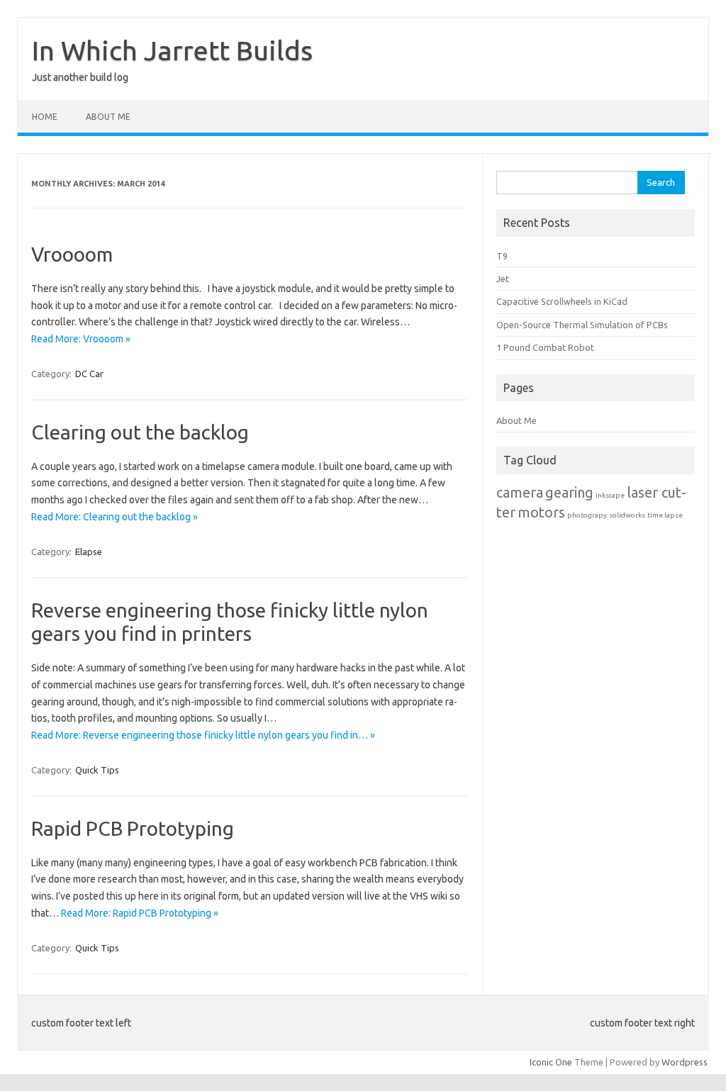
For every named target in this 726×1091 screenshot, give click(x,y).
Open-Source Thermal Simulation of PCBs (582, 325)
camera (519, 492)
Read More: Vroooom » (80, 339)
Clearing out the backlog (140, 432)
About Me (108, 116)
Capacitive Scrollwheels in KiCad (561, 301)
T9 (502, 256)
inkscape (610, 495)
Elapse (88, 551)
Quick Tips (97, 770)
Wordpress (684, 1062)
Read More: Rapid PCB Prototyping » (139, 913)
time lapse (665, 515)
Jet (502, 279)
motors (541, 512)
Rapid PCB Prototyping (132, 828)
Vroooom (72, 254)
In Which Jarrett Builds (172, 50)
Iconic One (551, 1062)
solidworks (627, 515)
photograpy (587, 515)
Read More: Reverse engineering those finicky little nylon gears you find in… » (203, 735)
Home (44, 116)
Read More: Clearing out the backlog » (114, 516)
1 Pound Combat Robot (545, 347)
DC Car (89, 374)
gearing (569, 492)
